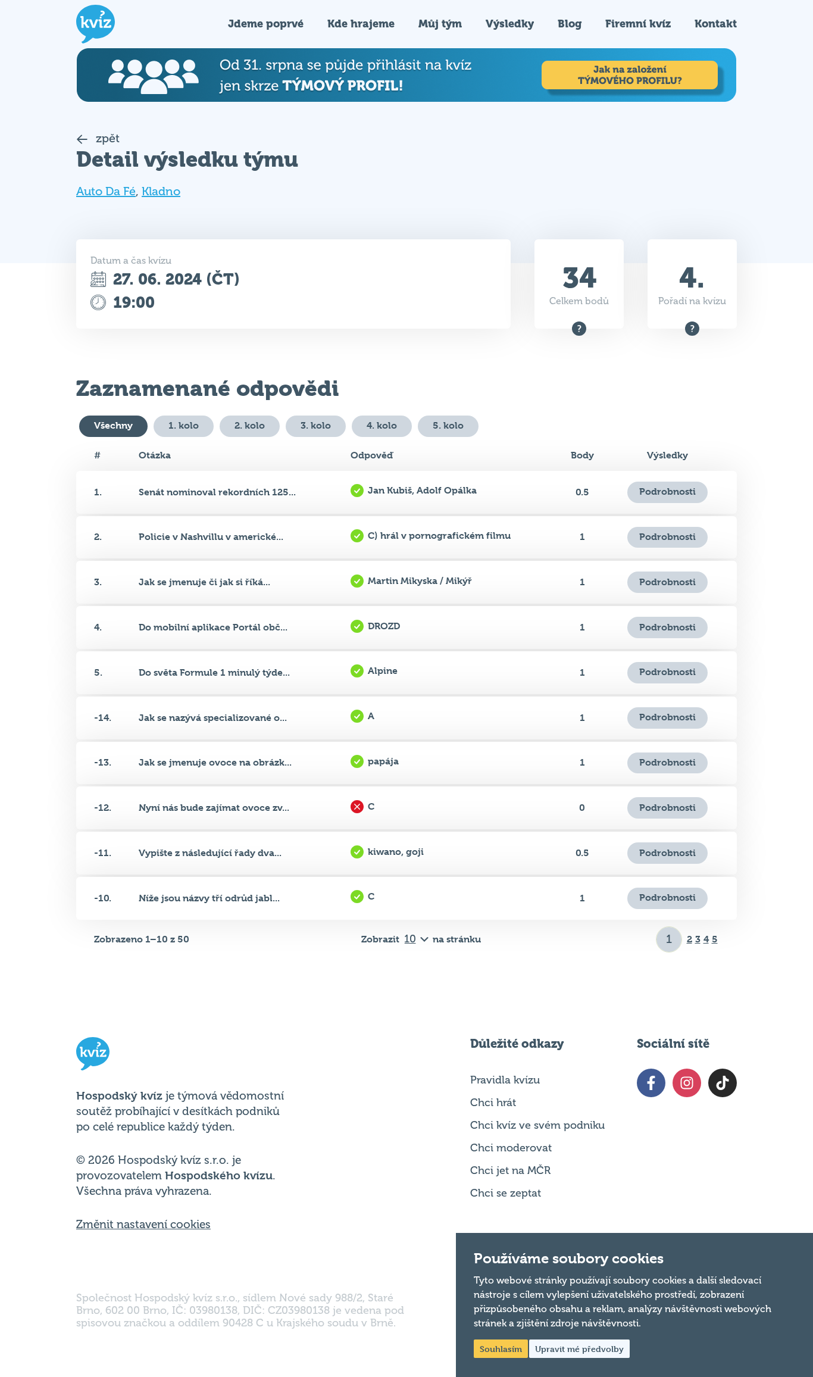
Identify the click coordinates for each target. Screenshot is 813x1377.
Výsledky (510, 23)
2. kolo (249, 425)
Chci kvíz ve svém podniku (537, 1125)
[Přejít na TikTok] (722, 1083)
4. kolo (382, 425)
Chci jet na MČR (510, 1170)
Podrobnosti (667, 491)
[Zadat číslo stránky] (669, 939)
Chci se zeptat (505, 1193)
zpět (106, 138)
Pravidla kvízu (505, 1080)
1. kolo (183, 425)
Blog (569, 23)
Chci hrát (493, 1103)
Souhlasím (501, 1349)
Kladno (161, 191)
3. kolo (316, 425)
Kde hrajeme (361, 23)
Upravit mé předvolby (579, 1349)
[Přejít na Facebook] (651, 1083)
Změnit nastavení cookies (143, 1224)
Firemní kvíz (638, 23)
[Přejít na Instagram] (687, 1083)
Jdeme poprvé (266, 23)
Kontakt (716, 23)
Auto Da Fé (106, 191)
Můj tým (440, 23)
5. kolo (448, 425)
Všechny (113, 425)
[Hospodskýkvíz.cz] (95, 24)
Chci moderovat (511, 1148)
